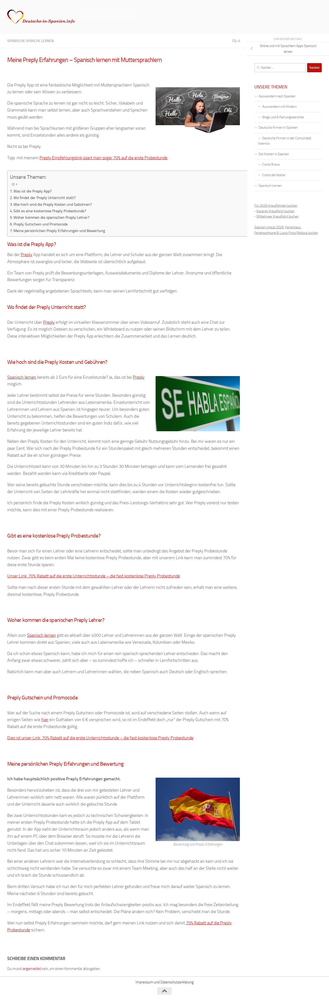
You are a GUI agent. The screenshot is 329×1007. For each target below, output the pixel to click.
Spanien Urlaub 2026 (269, 227)
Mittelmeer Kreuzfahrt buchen (278, 216)
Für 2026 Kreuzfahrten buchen (275, 206)
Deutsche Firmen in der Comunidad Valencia (284, 141)
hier (44, 719)
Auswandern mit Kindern (279, 107)
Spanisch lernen (21, 377)
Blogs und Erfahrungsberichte (283, 117)
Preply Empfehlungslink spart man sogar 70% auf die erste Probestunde (103, 157)
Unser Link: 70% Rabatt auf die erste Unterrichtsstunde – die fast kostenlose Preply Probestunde (93, 576)
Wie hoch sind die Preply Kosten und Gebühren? (52, 204)
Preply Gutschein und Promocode (40, 224)
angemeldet (32, 969)
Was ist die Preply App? (32, 191)
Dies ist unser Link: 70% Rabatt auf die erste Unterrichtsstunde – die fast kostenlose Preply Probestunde (100, 738)
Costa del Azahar (274, 175)
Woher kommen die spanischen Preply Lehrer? (51, 217)
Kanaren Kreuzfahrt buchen (275, 211)
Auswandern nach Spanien (277, 96)
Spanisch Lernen (270, 186)
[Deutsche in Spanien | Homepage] (41, 17)
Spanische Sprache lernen (30, 41)
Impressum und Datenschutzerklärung (165, 982)
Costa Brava (271, 164)
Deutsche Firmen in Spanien (278, 128)
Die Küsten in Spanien (274, 154)
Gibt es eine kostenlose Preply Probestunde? (49, 211)
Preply (26, 254)
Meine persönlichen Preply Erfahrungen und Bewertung (59, 230)
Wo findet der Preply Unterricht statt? (44, 197)
